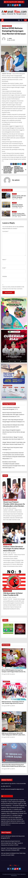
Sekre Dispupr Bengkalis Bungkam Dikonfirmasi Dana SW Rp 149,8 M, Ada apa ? (13, 432)
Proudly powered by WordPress (10, 874)
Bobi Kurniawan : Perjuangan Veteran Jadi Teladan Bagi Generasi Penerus (13, 702)
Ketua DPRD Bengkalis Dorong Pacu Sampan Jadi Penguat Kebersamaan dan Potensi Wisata (14, 671)
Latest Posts (7, 796)
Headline (4, 25)
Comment (5, 231)
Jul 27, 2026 (15, 207)
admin (10, 38)
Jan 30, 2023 (8, 508)
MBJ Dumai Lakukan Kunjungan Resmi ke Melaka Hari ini (17, 206)
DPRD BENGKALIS (6, 649)
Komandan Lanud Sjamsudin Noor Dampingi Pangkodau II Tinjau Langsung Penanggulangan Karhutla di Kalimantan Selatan (13, 801)
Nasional (9, 25)
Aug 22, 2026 (6, 674)
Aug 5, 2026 (15, 198)
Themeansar (14, 875)
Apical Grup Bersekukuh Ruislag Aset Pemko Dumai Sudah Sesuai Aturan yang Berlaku (14, 766)
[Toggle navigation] (18, 20)
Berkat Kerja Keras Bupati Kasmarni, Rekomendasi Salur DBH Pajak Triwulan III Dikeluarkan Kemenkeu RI (13, 414)
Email (4, 268)
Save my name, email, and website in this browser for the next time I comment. (13, 287)
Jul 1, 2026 (14, 216)
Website (4, 276)
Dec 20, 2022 (8, 597)
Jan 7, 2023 (8, 552)
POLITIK (15, 499)
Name (4, 259)
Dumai (4, 713)
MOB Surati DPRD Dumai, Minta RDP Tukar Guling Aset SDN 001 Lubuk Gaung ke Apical (14, 734)
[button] (21, 20)
